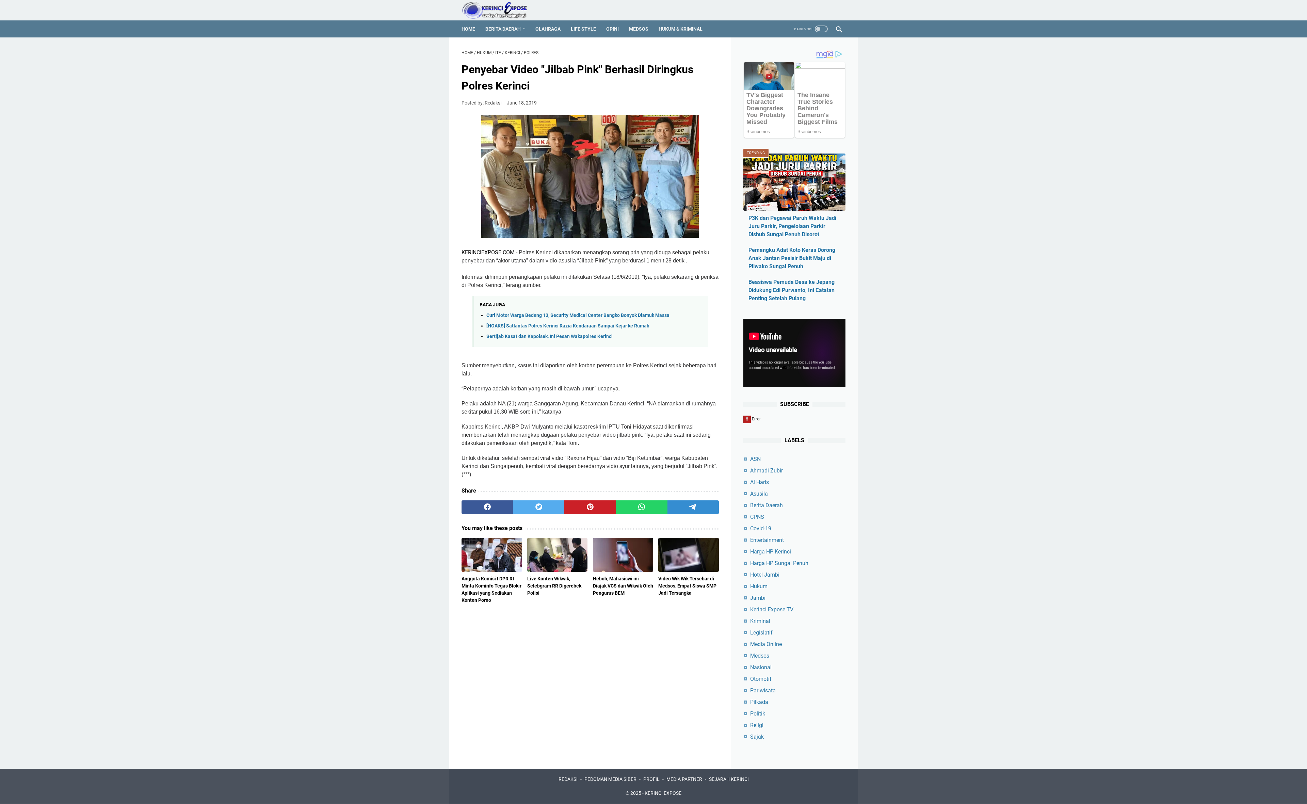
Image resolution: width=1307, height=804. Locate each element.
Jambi (757, 598)
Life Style (583, 29)
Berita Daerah (503, 29)
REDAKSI (568, 779)
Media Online (766, 644)
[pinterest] (590, 507)
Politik (757, 713)
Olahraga (548, 29)
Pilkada (759, 702)
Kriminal (760, 621)
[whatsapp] (641, 507)
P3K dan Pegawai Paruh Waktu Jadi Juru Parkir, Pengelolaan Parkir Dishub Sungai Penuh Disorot (792, 226)
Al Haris (759, 482)
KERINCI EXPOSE (663, 793)
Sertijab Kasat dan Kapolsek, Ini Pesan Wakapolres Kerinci (549, 336)
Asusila (759, 494)
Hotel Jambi (764, 575)
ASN (755, 459)
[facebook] (487, 507)
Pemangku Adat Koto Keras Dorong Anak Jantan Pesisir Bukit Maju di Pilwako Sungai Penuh (791, 258)
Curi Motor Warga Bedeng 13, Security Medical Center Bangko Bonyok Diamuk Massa (577, 315)
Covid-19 (760, 528)
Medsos (638, 29)
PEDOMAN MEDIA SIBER (610, 779)
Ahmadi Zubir (766, 470)
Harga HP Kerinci (770, 551)
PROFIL (651, 779)
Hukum (759, 586)
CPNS (757, 517)
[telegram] (693, 507)
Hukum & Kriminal (681, 29)
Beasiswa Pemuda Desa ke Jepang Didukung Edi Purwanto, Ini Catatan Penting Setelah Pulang (791, 290)
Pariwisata (763, 690)
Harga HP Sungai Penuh (779, 563)
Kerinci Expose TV (771, 609)
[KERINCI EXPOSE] (499, 10)
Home (468, 29)
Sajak (757, 737)
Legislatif (761, 632)
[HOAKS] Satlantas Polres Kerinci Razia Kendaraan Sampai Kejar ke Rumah (567, 326)
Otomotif (761, 679)
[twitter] (538, 507)
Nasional (761, 667)
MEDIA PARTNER (684, 779)
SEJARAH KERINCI (729, 779)
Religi (756, 725)
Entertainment (767, 540)
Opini (612, 29)
